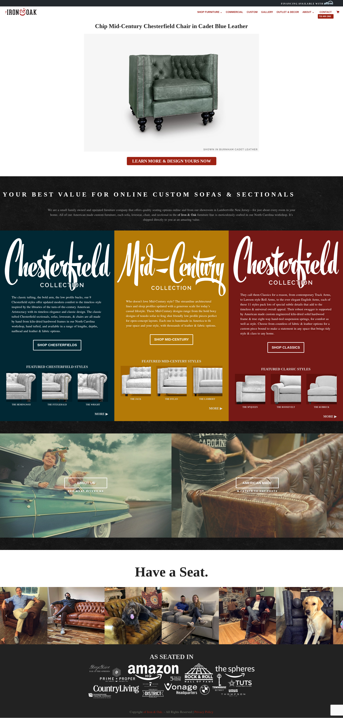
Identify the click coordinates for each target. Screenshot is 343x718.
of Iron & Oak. (153, 712)
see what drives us (86, 491)
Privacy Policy (203, 712)
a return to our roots (257, 491)
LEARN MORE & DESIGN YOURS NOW (171, 161)
